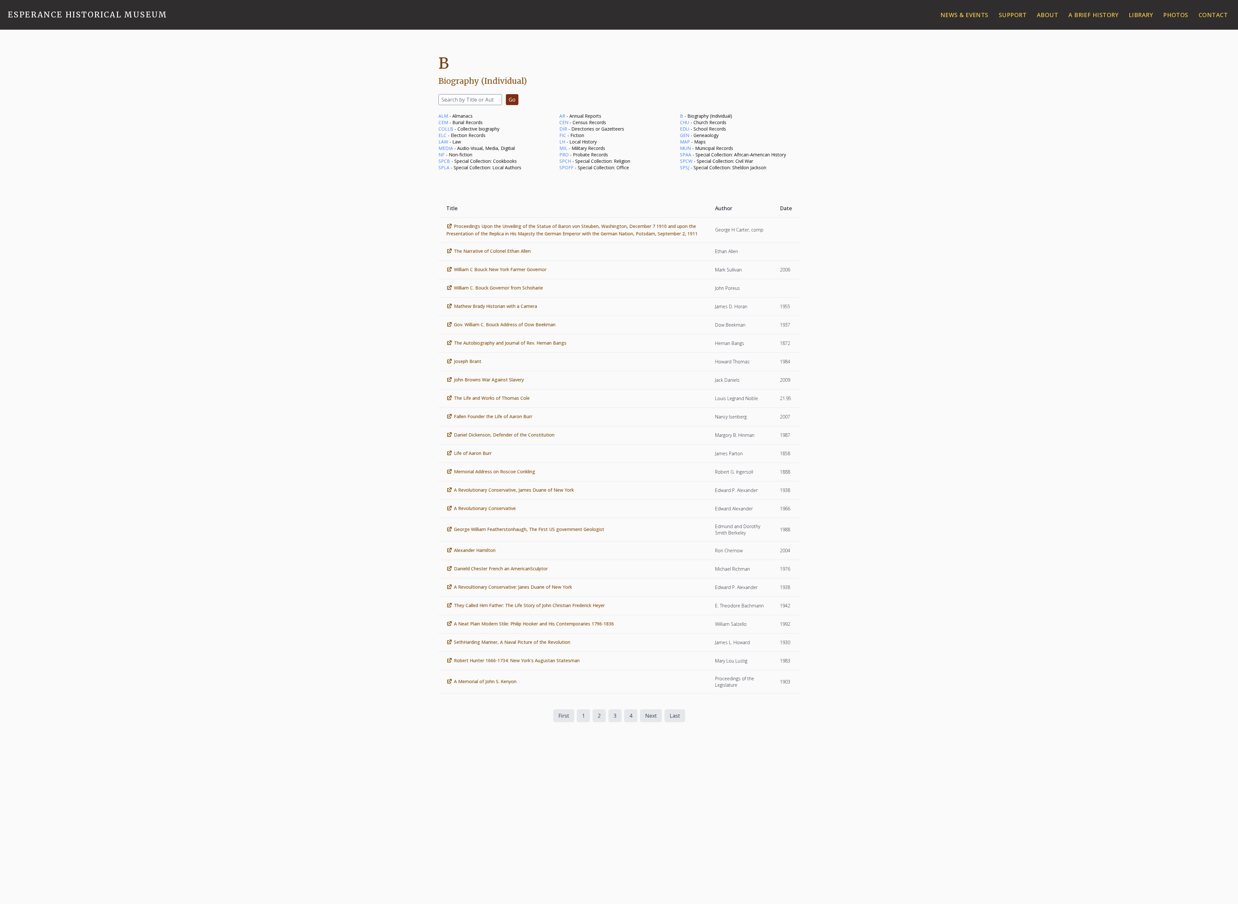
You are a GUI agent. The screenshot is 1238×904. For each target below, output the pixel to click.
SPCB (444, 161)
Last (675, 715)
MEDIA (445, 148)
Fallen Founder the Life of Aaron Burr (493, 416)
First (563, 715)
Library (1141, 15)
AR (562, 116)
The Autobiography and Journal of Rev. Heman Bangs (510, 343)
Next (651, 715)
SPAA (685, 155)
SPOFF (566, 167)
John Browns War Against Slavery (489, 380)
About (1047, 15)
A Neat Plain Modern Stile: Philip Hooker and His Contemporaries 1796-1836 (534, 624)
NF (441, 155)
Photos (1175, 15)
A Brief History (1093, 15)
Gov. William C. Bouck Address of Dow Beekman (504, 324)
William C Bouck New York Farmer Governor (500, 269)
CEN (563, 122)
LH (562, 142)
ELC (442, 135)
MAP (685, 142)
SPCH (565, 161)
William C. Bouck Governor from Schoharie (498, 288)
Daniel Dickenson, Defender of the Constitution (504, 435)
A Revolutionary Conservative (485, 508)
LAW (443, 142)
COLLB (445, 129)
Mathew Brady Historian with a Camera (495, 306)
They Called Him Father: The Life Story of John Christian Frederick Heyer (529, 605)
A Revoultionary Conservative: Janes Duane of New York (513, 587)
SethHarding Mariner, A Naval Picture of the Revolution (512, 642)
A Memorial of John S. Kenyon (485, 681)
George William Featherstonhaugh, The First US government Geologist (529, 529)
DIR (563, 129)
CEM (443, 122)
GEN (684, 135)
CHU (684, 122)
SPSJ (684, 167)
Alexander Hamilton (475, 550)
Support (1013, 15)
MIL (563, 148)
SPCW (686, 161)
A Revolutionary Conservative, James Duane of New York (514, 490)
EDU (684, 129)
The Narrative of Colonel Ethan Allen (492, 251)
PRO (564, 155)
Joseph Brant (467, 361)
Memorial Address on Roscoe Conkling (494, 471)
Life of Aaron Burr (473, 453)
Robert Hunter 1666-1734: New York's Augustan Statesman (517, 660)
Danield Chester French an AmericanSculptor (501, 568)
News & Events (964, 15)
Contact (1213, 15)
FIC (562, 135)
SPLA (443, 167)
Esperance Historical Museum (87, 15)
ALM (443, 116)
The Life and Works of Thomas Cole (492, 398)
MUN (685, 148)
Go (512, 99)
